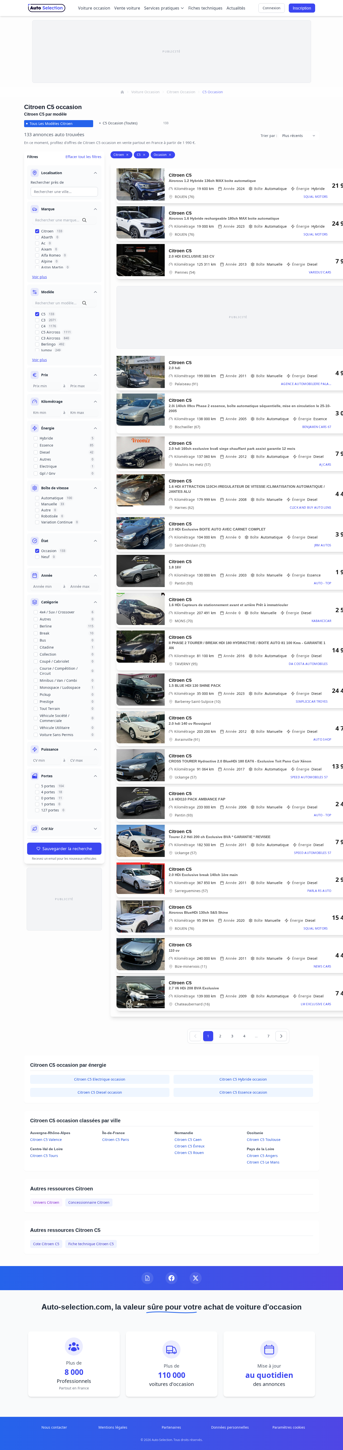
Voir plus (39, 277)
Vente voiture (127, 8)
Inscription (302, 8)
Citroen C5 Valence (46, 1139)
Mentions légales (112, 1427)
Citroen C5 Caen (188, 1139)
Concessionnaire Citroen (88, 1202)
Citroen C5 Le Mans (263, 1162)
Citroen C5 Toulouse (263, 1139)
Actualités (235, 8)
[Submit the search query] (84, 220)
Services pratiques (161, 8)
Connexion (271, 8)
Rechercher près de (47, 182)
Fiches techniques (205, 8)
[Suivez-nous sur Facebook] (171, 1278)
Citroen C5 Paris (115, 1139)
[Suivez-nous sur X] (196, 1278)
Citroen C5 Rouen (189, 1152)
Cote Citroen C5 (46, 1244)
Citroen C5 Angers (262, 1155)
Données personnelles (230, 1427)
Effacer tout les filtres (83, 157)
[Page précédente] (195, 1036)
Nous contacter (54, 1427)
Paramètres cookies (288, 1427)
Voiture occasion (94, 8)
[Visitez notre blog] (147, 1278)
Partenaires (171, 1427)
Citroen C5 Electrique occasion (99, 1079)
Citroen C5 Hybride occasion (243, 1079)
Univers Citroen (46, 1202)
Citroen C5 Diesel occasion (100, 1092)
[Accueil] (122, 92)
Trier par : (269, 135)
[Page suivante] (281, 1036)
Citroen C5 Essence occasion (243, 1092)
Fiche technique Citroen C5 (91, 1244)
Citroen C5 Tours (44, 1155)
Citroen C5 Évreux (189, 1146)
